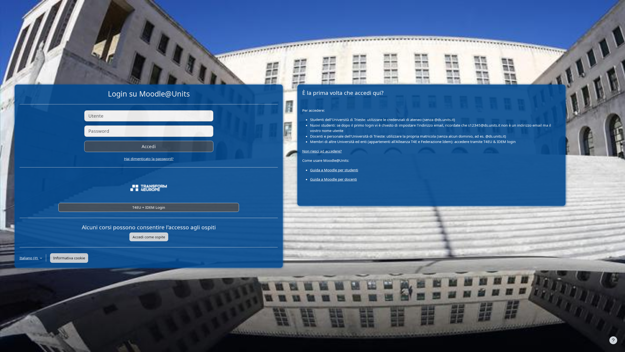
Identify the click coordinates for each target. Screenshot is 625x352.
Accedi (149, 146)
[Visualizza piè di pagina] (613, 340)
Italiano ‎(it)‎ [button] (29, 257)
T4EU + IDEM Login (148, 207)
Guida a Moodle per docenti (333, 179)
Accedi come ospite (149, 236)
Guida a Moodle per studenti (334, 169)
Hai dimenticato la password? (149, 158)
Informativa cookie (69, 257)
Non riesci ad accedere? (322, 151)
